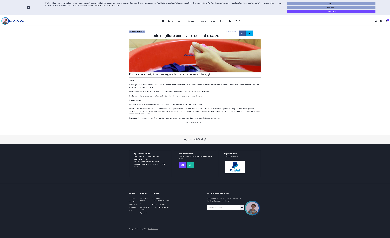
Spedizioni (144, 213)
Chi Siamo (132, 198)
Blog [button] (221, 21)
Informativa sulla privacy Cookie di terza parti (103, 5)
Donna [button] (170, 21)
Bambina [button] (191, 21)
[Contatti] (182, 165)
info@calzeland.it (153, 229)
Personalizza (331, 7)
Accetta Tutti (331, 11)
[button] (237, 20)
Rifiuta (331, 3)
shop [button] (213, 21)
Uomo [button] (180, 21)
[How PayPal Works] (235, 167)
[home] (163, 20)
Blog (130, 210)
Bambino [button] (202, 21)
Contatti (132, 201)
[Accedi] (230, 20)
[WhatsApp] (190, 165)
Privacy (142, 204)
